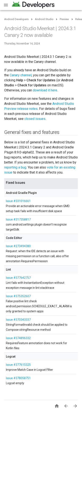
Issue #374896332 (18, 338)
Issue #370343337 (18, 319)
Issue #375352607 (18, 296)
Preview (64, 19)
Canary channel (21, 75)
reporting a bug (15, 167)
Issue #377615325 (18, 364)
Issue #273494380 (18, 246)
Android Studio (44, 19)
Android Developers (16, 19)
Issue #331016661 (18, 201)
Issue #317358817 (18, 219)
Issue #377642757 (18, 277)
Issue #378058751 (18, 378)
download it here (45, 90)
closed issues (34, 119)
